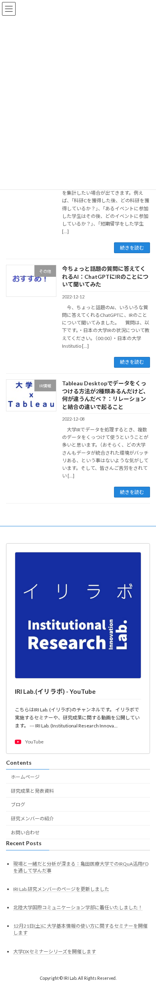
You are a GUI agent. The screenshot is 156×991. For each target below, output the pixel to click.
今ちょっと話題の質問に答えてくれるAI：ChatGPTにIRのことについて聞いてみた (105, 276)
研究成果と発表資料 (32, 791)
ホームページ (25, 777)
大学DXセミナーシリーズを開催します (54, 952)
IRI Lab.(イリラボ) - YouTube (55, 691)
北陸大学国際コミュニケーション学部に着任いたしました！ (78, 908)
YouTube (34, 742)
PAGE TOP (144, 953)
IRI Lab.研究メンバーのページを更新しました (61, 889)
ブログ (18, 805)
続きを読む (132, 248)
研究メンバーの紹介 (32, 819)
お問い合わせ (25, 833)
